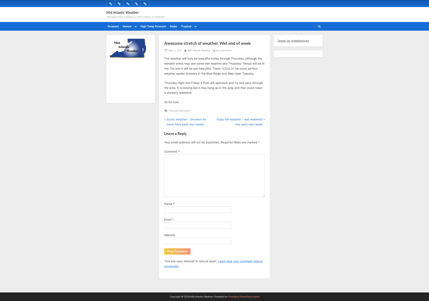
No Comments (224, 50)
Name (169, 204)
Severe (127, 26)
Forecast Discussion (179, 110)
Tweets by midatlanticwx (293, 40)
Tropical (186, 26)
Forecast (113, 26)
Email (169, 219)
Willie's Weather (123, 98)
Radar (173, 26)
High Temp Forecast (153, 26)
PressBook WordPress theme (244, 296)
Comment (172, 151)
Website (169, 235)
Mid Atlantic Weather (122, 12)
